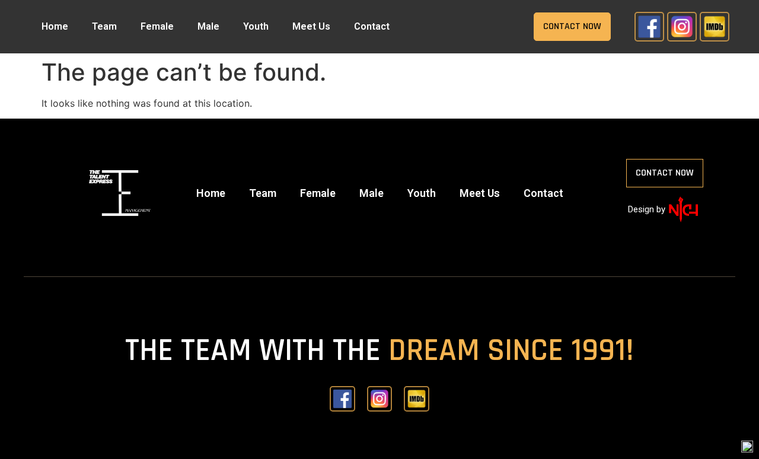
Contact (372, 26)
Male (208, 26)
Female (157, 26)
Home (55, 26)
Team (104, 26)
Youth (256, 26)
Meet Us (311, 26)
